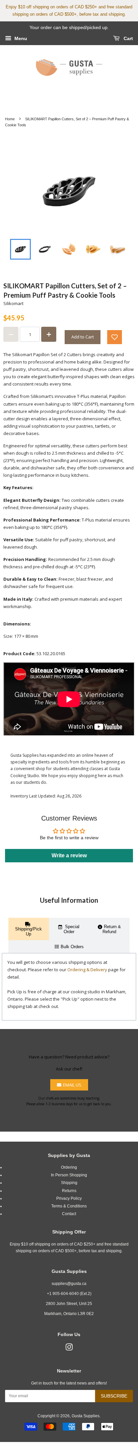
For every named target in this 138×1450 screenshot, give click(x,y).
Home (10, 119)
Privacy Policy (69, 1198)
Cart (127, 38)
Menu (20, 38)
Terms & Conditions (69, 1206)
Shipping (69, 1182)
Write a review (69, 855)
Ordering (69, 1167)
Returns (69, 1190)
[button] (114, 337)
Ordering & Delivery (87, 970)
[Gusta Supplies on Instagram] (69, 1348)
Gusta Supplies (85, 1416)
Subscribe (114, 1396)
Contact (69, 1213)
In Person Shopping (69, 1175)
